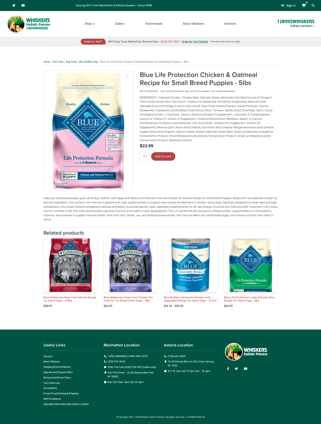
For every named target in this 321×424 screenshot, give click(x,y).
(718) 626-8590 (177, 356)
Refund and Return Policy (57, 377)
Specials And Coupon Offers (58, 372)
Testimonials (153, 24)
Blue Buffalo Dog (88, 61)
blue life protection (175, 91)
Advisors (230, 24)
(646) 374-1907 (170, 41)
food (212, 91)
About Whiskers (193, 24)
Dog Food (71, 61)
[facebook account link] (228, 368)
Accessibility (50, 388)
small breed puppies (225, 91)
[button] (313, 5)
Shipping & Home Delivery (57, 367)
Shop (88, 24)
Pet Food (58, 61)
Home (46, 61)
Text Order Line (51, 383)
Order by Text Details (195, 41)
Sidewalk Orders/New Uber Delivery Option (66, 404)
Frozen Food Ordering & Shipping (60, 393)
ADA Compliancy (52, 398)
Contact (48, 356)
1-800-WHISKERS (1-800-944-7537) (128, 356)
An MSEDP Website (196, 417)
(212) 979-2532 (116, 361)
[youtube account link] (23, 5)
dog (187, 91)
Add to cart (163, 156)
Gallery (119, 24)
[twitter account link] (13, 5)
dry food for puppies (199, 91)
